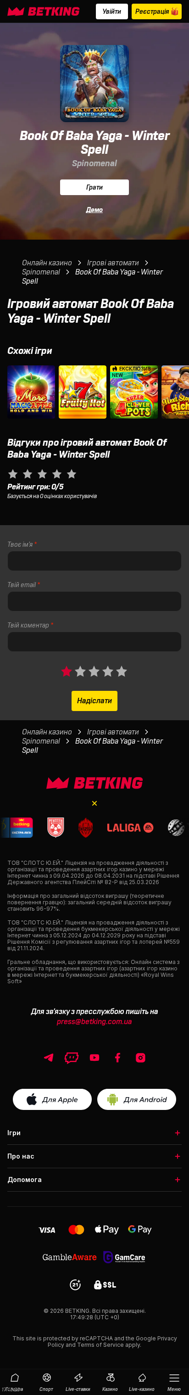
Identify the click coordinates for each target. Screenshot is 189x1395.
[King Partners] (94, 783)
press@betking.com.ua (94, 1021)
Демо (94, 210)
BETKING (77, 1310)
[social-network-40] (71, 1057)
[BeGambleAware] (69, 1256)
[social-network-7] (140, 1057)
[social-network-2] (94, 1057)
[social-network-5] (117, 1057)
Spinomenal (94, 163)
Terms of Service (100, 1344)
